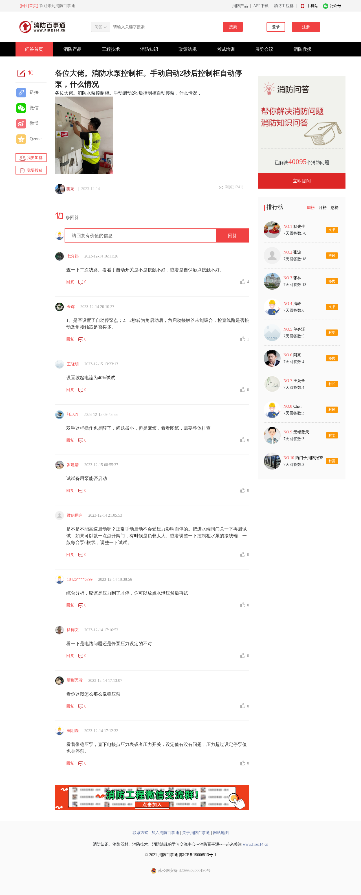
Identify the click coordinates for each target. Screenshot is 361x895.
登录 (276, 27)
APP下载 (260, 6)
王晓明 (73, 364)
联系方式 (140, 833)
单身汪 (299, 329)
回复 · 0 (76, 282)
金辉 (71, 307)
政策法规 (188, 49)
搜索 (233, 27)
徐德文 (73, 630)
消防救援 (303, 49)
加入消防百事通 (165, 833)
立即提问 (302, 180)
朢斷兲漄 (75, 680)
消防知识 (149, 49)
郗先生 (299, 226)
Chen (297, 406)
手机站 (312, 6)
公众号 (335, 6)
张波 (297, 252)
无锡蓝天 (301, 432)
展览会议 (264, 49)
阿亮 (297, 355)
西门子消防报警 (309, 458)
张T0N (72, 414)
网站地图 (221, 833)
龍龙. (70, 189)
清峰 (297, 304)
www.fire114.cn (255, 844)
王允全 (299, 381)
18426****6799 (80, 579)
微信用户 (75, 515)
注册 (306, 27)
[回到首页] (29, 6)
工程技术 (111, 49)
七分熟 (73, 256)
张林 (297, 278)
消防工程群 (284, 6)
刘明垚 (73, 731)
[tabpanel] (302, 345)
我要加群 (34, 158)
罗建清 (73, 465)
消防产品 (240, 6)
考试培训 (226, 49)
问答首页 (34, 49)
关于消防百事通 (196, 833)
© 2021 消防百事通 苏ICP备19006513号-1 (180, 855)
